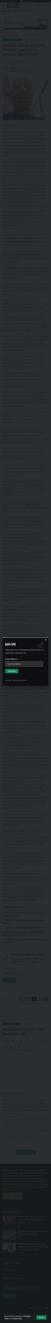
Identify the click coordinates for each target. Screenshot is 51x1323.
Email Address (12, 659)
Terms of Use (17, 1318)
